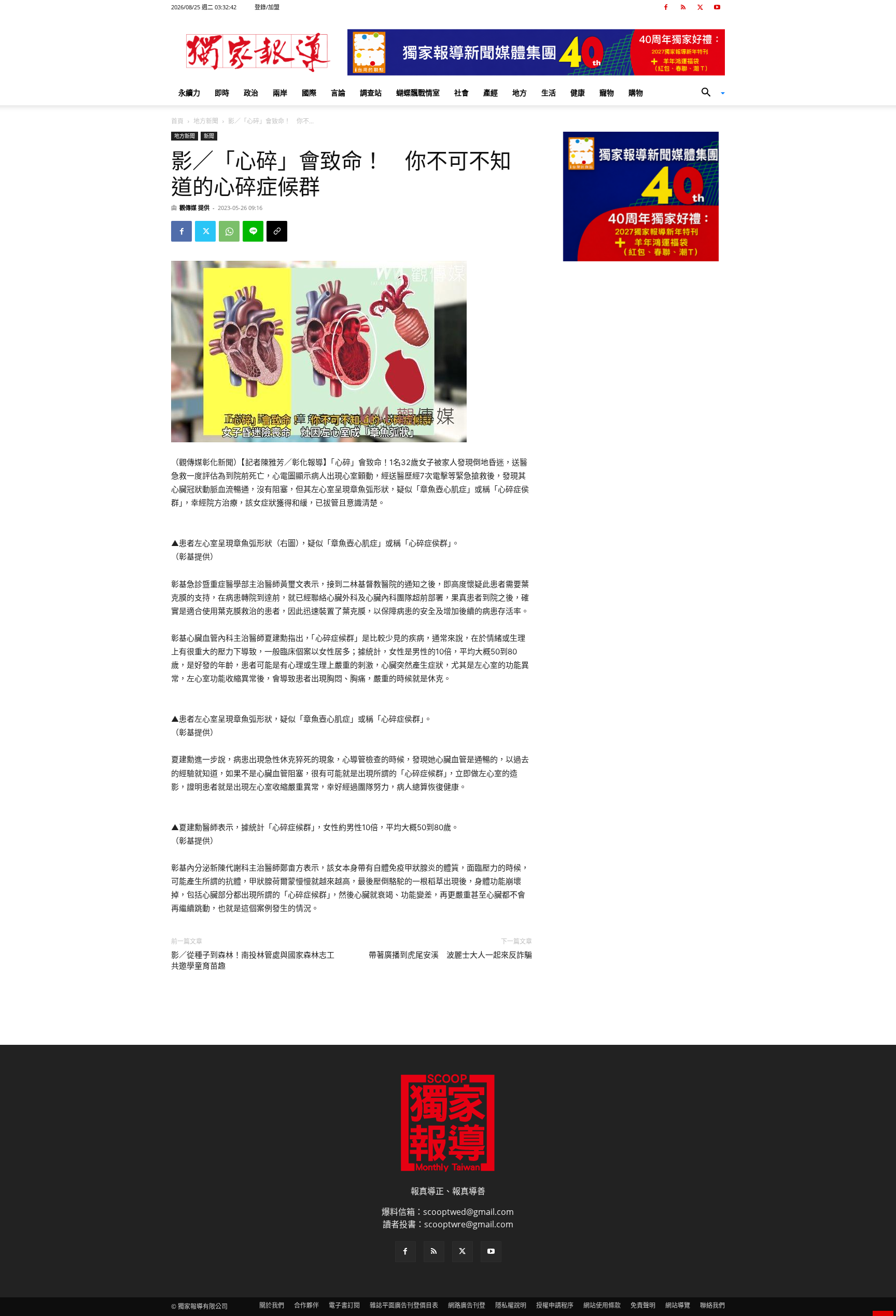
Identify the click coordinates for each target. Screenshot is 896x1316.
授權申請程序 (554, 1305)
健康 (577, 92)
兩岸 (280, 92)
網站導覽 (677, 1305)
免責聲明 (643, 1305)
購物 (635, 92)
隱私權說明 (510, 1305)
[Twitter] (700, 7)
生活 (548, 92)
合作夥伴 (306, 1305)
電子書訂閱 (344, 1305)
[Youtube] (717, 7)
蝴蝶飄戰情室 (418, 92)
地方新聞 (205, 121)
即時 (222, 92)
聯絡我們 (712, 1305)
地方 (519, 92)
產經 (490, 92)
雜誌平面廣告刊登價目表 (404, 1305)
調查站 (371, 92)
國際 (309, 92)
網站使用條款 (602, 1305)
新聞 (209, 135)
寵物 (606, 92)
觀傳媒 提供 (194, 208)
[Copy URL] (277, 231)
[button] (709, 93)
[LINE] (253, 231)
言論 (338, 92)
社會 (461, 92)
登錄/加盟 (267, 7)
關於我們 (271, 1305)
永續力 (189, 92)
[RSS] (683, 7)
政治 (251, 92)
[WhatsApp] (229, 231)
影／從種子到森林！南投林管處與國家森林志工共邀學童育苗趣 (252, 960)
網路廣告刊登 (466, 1305)
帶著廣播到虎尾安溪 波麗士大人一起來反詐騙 (450, 955)
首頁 (177, 121)
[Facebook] (666, 7)
